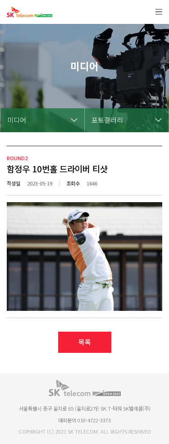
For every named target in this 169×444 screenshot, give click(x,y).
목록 (84, 342)
